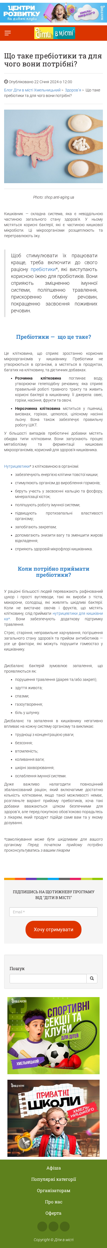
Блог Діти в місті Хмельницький (32, 90)
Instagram (53, 1226)
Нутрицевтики (17, 466)
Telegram (65, 1226)
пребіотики (43, 269)
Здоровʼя (73, 90)
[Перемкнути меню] (7, 33)
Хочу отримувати (53, 929)
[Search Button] (91, 978)
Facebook (42, 1226)
